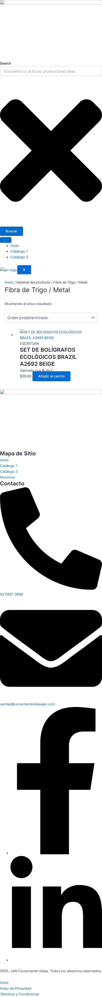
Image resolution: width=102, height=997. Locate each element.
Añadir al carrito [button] (51, 376)
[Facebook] (56, 853)
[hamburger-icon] (5, 240)
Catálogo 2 (19, 257)
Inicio (14, 246)
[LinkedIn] (56, 960)
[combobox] (51, 71)
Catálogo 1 (19, 251)
